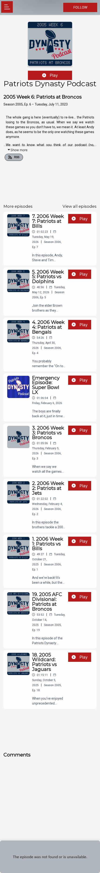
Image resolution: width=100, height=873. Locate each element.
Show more (18, 150)
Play (54, 75)
